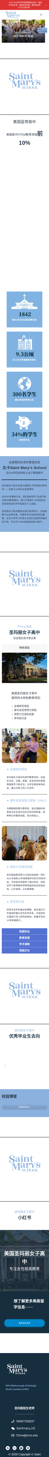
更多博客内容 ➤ (24, 1107)
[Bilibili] (14, 1448)
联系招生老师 (24, 1323)
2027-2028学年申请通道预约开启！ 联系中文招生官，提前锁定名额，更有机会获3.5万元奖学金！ (25, 5)
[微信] (8, 1448)
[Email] (21, 1448)
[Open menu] (41, 15)
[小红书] (28, 1448)
